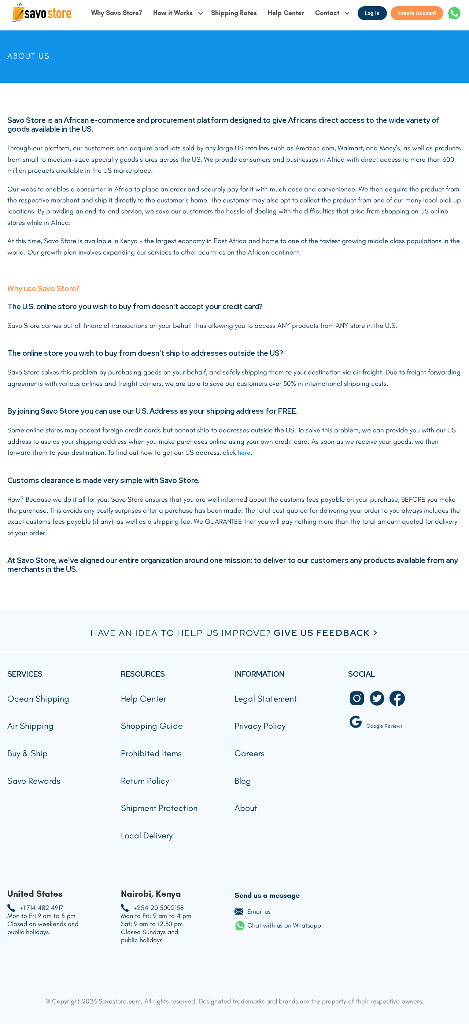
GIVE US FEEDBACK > (326, 633)
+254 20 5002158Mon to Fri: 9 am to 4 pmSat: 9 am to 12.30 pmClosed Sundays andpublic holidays (156, 924)
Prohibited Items (151, 753)
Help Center (286, 13)
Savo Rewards (33, 780)
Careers (249, 753)
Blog (242, 780)
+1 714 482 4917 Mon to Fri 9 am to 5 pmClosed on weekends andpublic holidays (42, 920)
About (245, 807)
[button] (178, 13)
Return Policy (145, 780)
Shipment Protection (159, 807)
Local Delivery (147, 835)
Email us (258, 911)
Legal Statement (265, 698)
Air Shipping (30, 725)
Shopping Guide (152, 725)
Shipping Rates (234, 13)
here (244, 453)
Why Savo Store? (116, 13)
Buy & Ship (27, 753)
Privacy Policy (259, 725)
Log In (372, 13)
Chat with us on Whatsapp (284, 925)
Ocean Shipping (38, 698)
